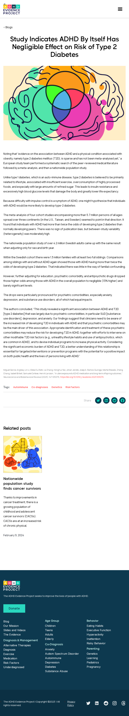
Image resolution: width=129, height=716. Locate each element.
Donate (14, 608)
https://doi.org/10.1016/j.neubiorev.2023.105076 (82, 377)
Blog (6, 621)
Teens (49, 630)
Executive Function (99, 630)
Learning (92, 658)
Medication (10, 658)
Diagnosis (9, 649)
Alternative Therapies (17, 645)
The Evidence (12, 634)
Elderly (49, 639)
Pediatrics (93, 662)
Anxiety (50, 649)
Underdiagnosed (13, 667)
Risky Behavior (96, 643)
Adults (49, 634)
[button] (120, 9)
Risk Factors (11, 662)
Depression (52, 662)
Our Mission (11, 625)
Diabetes (50, 666)
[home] (11, 8)
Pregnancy (94, 666)
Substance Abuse (56, 671)
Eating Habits (95, 625)
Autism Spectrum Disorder (62, 653)
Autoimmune (53, 658)
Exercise (8, 654)
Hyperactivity (95, 634)
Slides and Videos (14, 630)
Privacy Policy (71, 703)
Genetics (92, 653)
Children (50, 625)
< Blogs (8, 27)
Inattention (93, 639)
